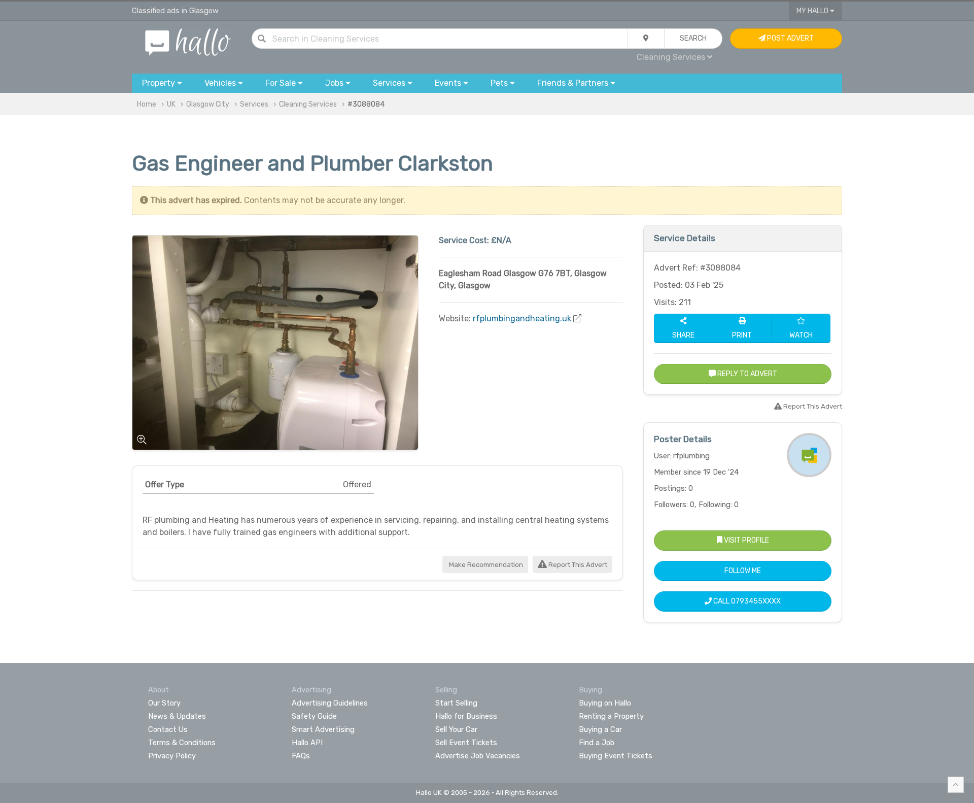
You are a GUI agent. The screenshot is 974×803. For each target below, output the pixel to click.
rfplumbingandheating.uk (522, 318)
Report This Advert (577, 564)
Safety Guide (314, 716)
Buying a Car (600, 729)
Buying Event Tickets (615, 755)
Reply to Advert (746, 374)
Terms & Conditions (182, 742)
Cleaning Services (308, 104)
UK (171, 104)
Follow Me (742, 570)
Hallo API (307, 742)
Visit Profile (745, 540)
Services (254, 104)
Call (746, 601)
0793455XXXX (756, 601)
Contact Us (168, 729)
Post (790, 38)
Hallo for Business (466, 716)
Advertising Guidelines (330, 703)
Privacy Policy (172, 755)
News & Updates (177, 716)
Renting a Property (611, 716)
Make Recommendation (485, 564)
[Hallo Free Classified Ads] (188, 41)
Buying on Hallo (605, 703)
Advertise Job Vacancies (477, 755)
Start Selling (456, 703)
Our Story (164, 703)
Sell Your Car (456, 729)
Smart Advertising (323, 729)
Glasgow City (207, 104)
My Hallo (813, 11)
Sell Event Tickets (466, 742)
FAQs (301, 755)
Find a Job (596, 742)
